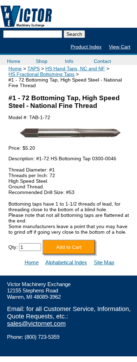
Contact (102, 61)
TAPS (33, 68)
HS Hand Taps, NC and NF (75, 68)
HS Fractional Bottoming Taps (41, 74)
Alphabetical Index (66, 262)
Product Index (86, 47)
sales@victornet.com (36, 323)
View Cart (119, 47)
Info (69, 61)
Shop (41, 61)
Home (13, 61)
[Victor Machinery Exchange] (26, 16)
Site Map (104, 262)
